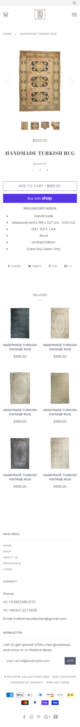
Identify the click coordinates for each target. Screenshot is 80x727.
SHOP (7, 551)
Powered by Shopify (27, 682)
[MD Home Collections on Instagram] (31, 717)
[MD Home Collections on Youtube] (56, 717)
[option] (40, 82)
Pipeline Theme (58, 682)
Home (7, 34)
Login (7, 569)
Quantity (40, 164)
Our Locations (64, 676)
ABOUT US (10, 557)
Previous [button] (10, 81)
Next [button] (69, 81)
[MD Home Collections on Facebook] (24, 717)
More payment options (40, 208)
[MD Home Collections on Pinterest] (39, 717)
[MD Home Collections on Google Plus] (47, 717)
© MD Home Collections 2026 (26, 676)
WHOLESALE (12, 563)
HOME (7, 545)
